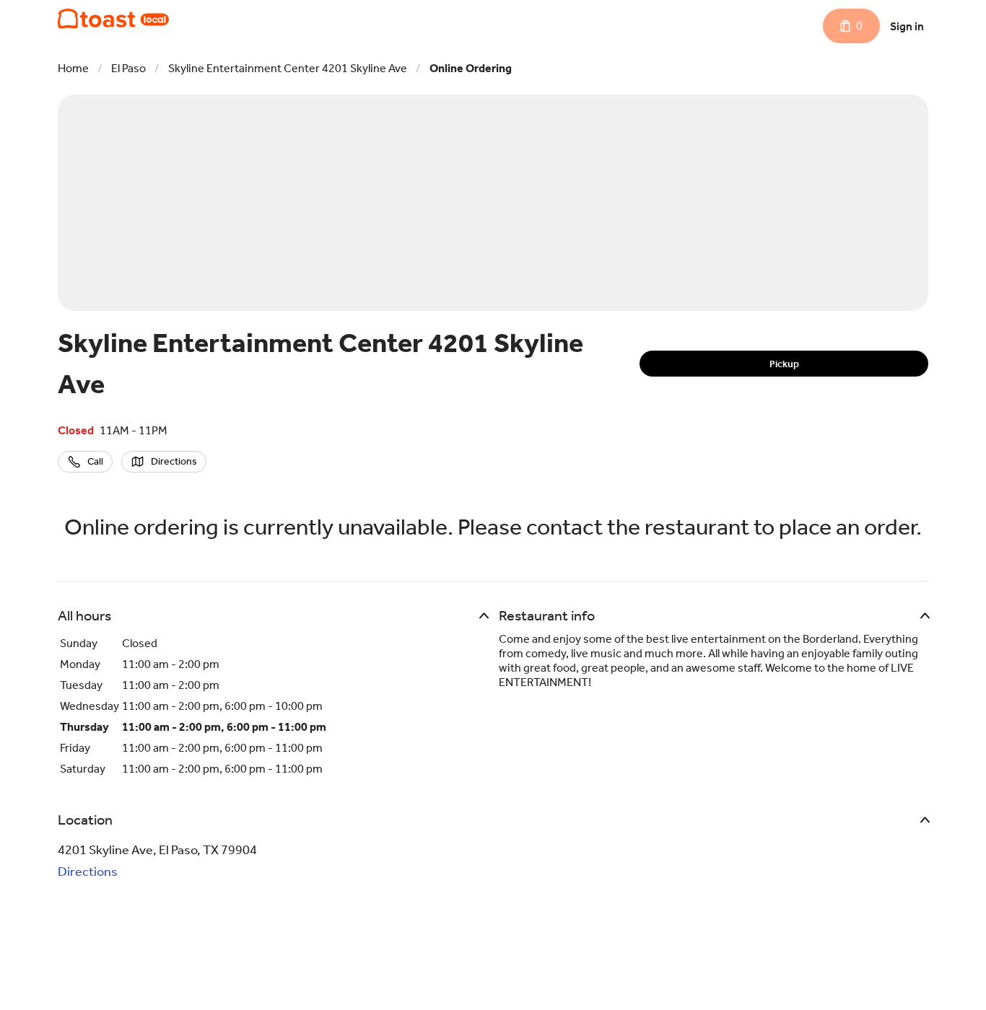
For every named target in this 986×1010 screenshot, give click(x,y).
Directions (88, 871)
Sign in (907, 26)
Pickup (784, 364)
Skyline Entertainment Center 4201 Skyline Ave (287, 68)
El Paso (128, 68)
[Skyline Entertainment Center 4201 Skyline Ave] (113, 19)
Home (73, 68)
